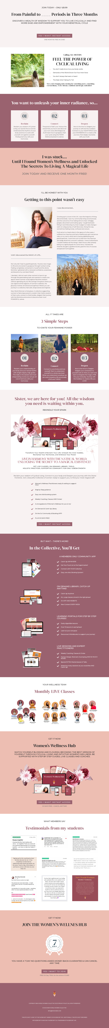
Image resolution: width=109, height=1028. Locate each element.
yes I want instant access (54, 36)
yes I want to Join (54, 971)
